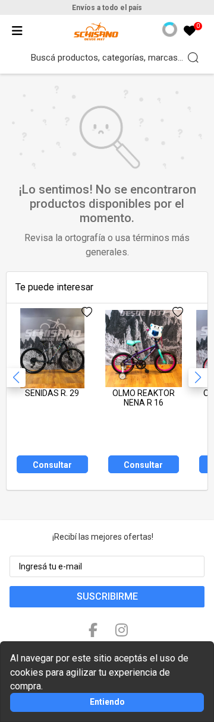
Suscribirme (107, 596)
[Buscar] (193, 57)
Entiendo (107, 702)
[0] (190, 31)
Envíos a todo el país (107, 8)
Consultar (52, 465)
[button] (197, 377)
